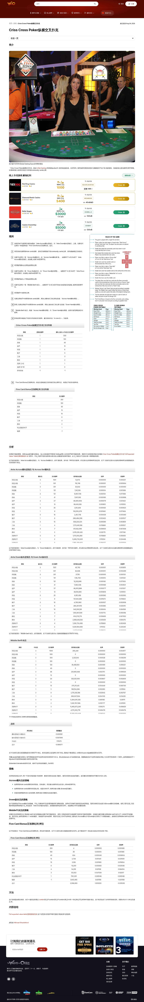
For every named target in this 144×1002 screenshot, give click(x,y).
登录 (122, 4)
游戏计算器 (110, 969)
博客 (132, 969)
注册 (132, 4)
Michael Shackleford (21, 923)
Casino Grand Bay (29, 225)
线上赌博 (109, 978)
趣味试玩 (109, 975)
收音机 (124, 978)
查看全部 (128, 175)
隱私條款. (134, 999)
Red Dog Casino (28, 184)
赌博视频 (134, 966)
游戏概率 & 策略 (111, 966)
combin (41, 899)
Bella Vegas (27, 211)
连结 (123, 972)
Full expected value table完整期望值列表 (23, 914)
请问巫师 (109, 982)
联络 (123, 969)
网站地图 (134, 972)
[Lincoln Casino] (105, 946)
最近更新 (125, 975)
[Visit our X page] (13, 979)
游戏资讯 (109, 972)
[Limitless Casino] (85, 946)
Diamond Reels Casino (31, 197)
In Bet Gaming (41, 168)
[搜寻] (94, 4)
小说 (132, 975)
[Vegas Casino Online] (125, 946)
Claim (120, 185)
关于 (123, 966)
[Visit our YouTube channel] (9, 979)
